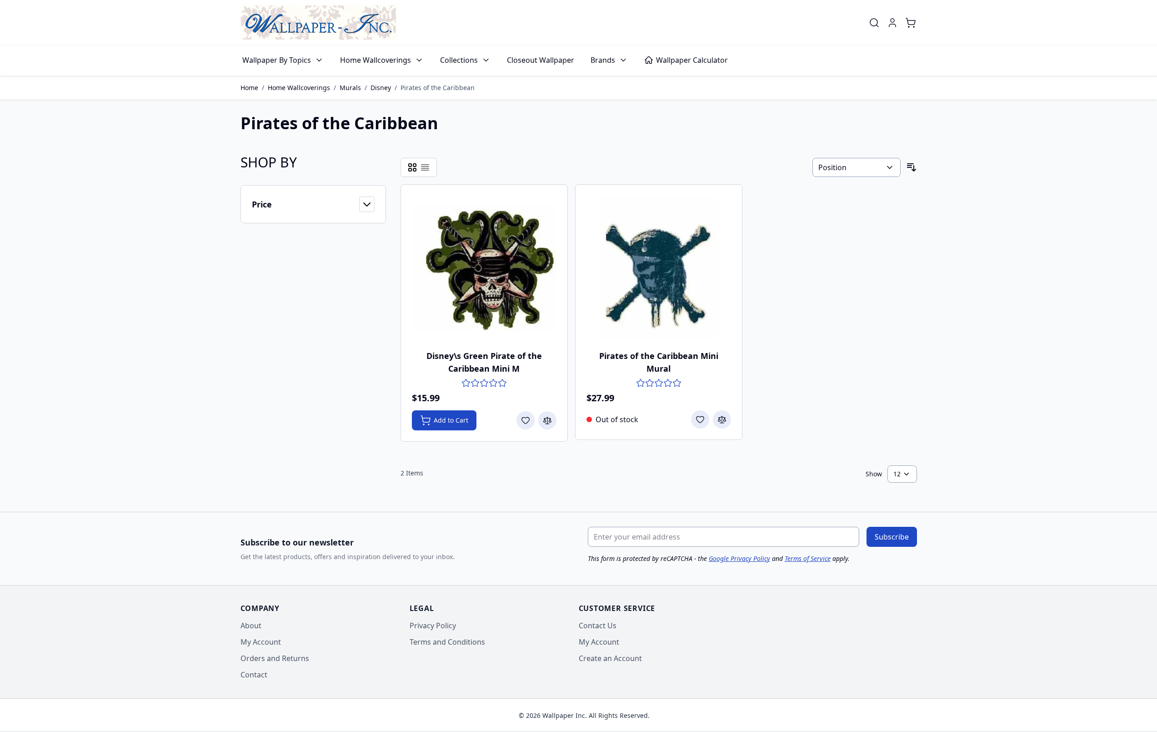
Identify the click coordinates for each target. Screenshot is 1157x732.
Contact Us (597, 626)
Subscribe (892, 537)
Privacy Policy (433, 626)
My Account (260, 642)
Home (249, 87)
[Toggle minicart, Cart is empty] (910, 23)
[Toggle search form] (874, 23)
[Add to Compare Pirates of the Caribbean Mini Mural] (722, 419)
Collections (459, 60)
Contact (253, 675)
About (250, 626)
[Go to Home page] (318, 22)
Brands (603, 60)
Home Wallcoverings (375, 60)
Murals (350, 87)
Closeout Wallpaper (540, 60)
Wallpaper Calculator (692, 60)
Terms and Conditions (447, 642)
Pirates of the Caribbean (438, 87)
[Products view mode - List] (425, 167)
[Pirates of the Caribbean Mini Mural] (658, 268)
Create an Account (610, 658)
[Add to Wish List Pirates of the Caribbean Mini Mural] (700, 419)
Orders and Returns (274, 658)
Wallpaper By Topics (276, 60)
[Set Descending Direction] (911, 167)
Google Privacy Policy (739, 558)
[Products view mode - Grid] (412, 167)
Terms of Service (808, 558)
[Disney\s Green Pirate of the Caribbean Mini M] (484, 268)
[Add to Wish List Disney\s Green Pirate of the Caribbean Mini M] (525, 420)
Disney (381, 87)
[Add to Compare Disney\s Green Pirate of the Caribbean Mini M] (547, 420)
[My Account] (892, 23)
